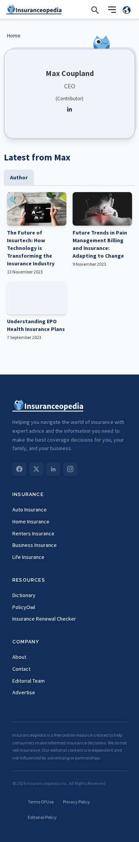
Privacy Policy (76, 802)
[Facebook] (19, 469)
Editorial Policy (42, 817)
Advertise (23, 692)
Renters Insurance (33, 533)
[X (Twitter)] (36, 469)
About (19, 656)
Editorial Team (28, 680)
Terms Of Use (41, 802)
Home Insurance (30, 521)
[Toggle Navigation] (111, 9)
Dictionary (24, 595)
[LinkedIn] (53, 469)
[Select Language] (126, 10)
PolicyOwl (23, 607)
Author (19, 177)
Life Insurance (28, 556)
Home (13, 35)
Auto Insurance (29, 509)
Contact (21, 668)
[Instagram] (70, 469)
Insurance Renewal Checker (44, 618)
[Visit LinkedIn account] (69, 109)
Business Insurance (34, 545)
